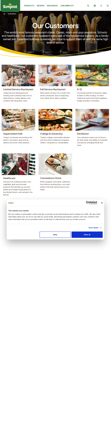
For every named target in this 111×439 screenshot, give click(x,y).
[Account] (101, 6)
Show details (93, 228)
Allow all (87, 234)
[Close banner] (102, 203)
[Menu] (108, 6)
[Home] (4, 14)
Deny (55, 234)
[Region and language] (95, 6)
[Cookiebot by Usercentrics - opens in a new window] (87, 202)
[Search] (88, 6)
